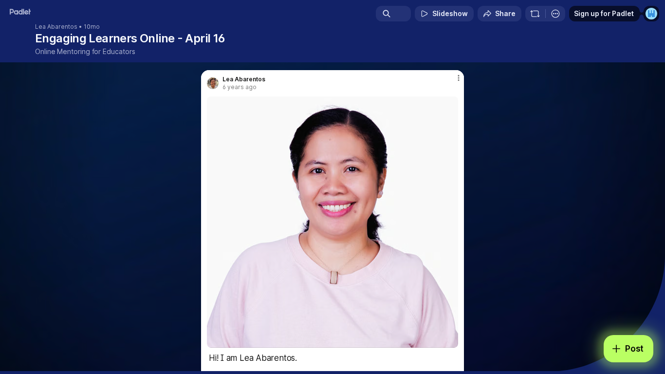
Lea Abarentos (56, 26)
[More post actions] (458, 78)
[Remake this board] (535, 13)
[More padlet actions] (555, 13)
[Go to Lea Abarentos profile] (213, 83)
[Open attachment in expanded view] (332, 222)
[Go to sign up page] (651, 13)
